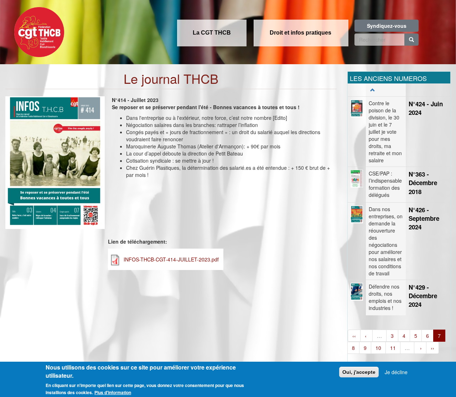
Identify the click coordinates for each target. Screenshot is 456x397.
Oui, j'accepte (358, 372)
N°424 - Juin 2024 (426, 108)
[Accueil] (37, 30)
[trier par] (372, 89)
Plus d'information (112, 392)
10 (378, 347)
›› (432, 347)
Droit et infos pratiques (300, 33)
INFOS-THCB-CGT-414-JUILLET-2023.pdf (171, 259)
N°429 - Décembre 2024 (423, 296)
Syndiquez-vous (386, 25)
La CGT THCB (212, 33)
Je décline (396, 372)
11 (393, 347)
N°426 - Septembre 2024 (424, 218)
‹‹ (354, 335)
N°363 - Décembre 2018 (423, 183)
